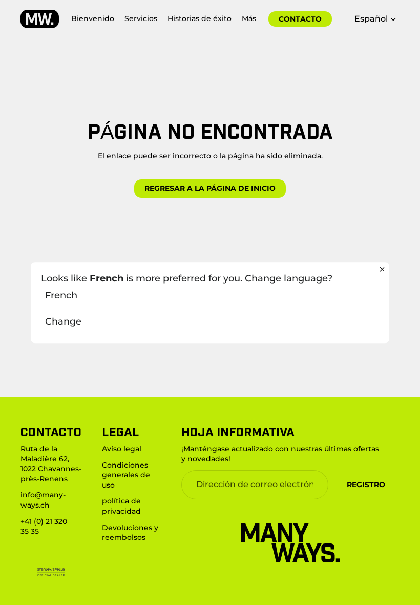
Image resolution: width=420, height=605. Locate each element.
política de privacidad (121, 506)
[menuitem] (249, 19)
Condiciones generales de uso (126, 475)
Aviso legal (121, 448)
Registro (366, 484)
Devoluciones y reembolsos (130, 532)
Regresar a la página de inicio (210, 188)
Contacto (300, 19)
